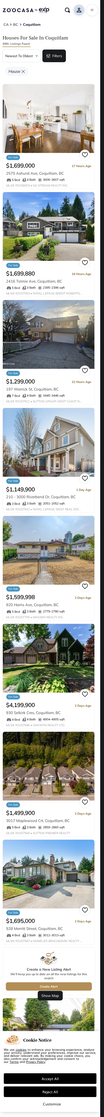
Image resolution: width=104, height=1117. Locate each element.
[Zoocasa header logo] (26, 10)
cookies (21, 1049)
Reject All (50, 1091)
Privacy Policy (35, 1061)
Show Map (50, 995)
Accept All (50, 1078)
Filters (57, 56)
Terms (14, 1061)
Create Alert (49, 986)
